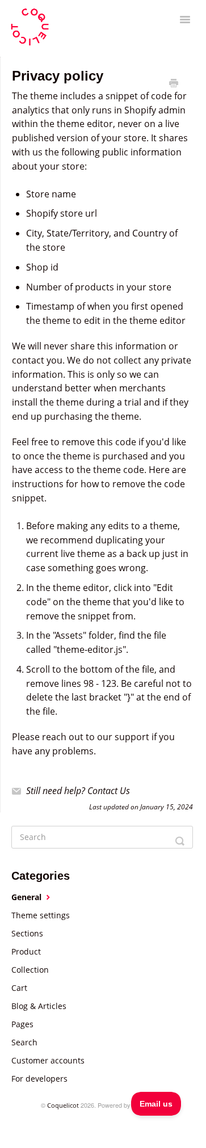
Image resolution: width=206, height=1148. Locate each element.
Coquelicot (63, 1105)
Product (26, 951)
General (27, 897)
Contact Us (108, 791)
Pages (22, 1024)
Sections (27, 933)
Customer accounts (48, 1060)
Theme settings (40, 915)
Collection (30, 969)
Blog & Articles (38, 1006)
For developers (39, 1078)
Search (24, 1042)
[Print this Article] (173, 84)
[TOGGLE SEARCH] (180, 837)
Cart (19, 987)
